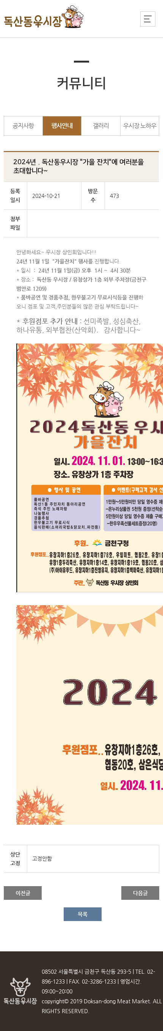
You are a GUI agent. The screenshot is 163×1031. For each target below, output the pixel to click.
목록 (83, 914)
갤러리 (101, 125)
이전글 (23, 893)
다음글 (140, 893)
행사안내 (61, 125)
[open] (147, 19)
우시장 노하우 (139, 125)
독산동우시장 (44, 17)
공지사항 (23, 125)
